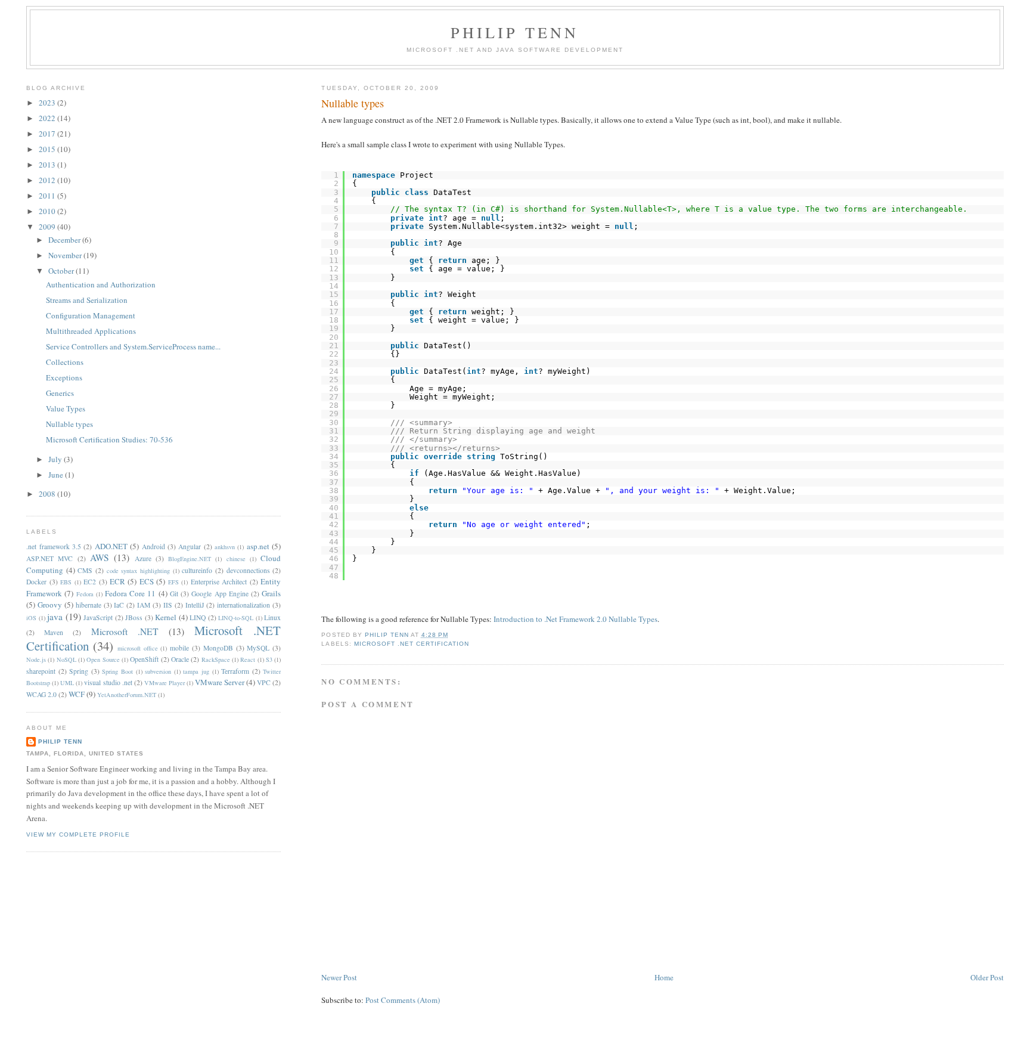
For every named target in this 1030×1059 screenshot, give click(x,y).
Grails (271, 593)
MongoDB (218, 647)
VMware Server (219, 682)
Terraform (235, 671)
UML (67, 683)
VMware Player (164, 683)
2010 (48, 211)
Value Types (65, 408)
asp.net (258, 546)
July (56, 459)
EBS (66, 582)
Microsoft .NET (125, 631)
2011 (48, 195)
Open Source (102, 659)
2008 (48, 493)
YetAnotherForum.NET (126, 694)
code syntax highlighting (138, 570)
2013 (48, 164)
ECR (117, 581)
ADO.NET (111, 546)
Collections (64, 362)
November (65, 255)
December (65, 239)
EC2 (89, 581)
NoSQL (66, 659)
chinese (236, 559)
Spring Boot (117, 671)
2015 (48, 149)
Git (174, 593)
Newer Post (339, 977)
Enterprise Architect (219, 581)
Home (664, 977)
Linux (272, 617)
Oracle (180, 659)
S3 (269, 659)
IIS (167, 604)
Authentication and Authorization (101, 284)
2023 (48, 102)
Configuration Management (90, 315)
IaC (119, 604)
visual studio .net (108, 682)
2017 (48, 133)
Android (153, 546)
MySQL (258, 647)
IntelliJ (194, 604)
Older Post (987, 977)
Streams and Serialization (87, 300)
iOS (31, 618)
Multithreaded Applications (91, 331)
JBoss (133, 617)
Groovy (50, 604)
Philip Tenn (515, 32)
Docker (36, 581)
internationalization (243, 604)
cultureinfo (197, 570)
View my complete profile (78, 834)
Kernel (165, 617)
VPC (264, 682)
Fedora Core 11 (130, 593)
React (247, 659)
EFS (173, 582)
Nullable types (69, 424)
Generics (60, 393)
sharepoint (40, 671)
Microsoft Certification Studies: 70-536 (109, 439)
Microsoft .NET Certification (411, 643)
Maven (53, 632)
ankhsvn (225, 547)
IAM (143, 604)
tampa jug (196, 671)
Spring (78, 671)
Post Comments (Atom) (402, 1000)
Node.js (36, 659)
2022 (48, 118)
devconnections (248, 570)
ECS (146, 581)
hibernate (88, 604)
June (56, 474)
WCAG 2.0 (41, 694)
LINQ (198, 617)
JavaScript (98, 617)
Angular (189, 546)
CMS (84, 570)
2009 (48, 226)
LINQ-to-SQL (235, 618)
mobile (179, 647)
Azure (143, 558)
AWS (99, 557)
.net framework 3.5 (53, 546)
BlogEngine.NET (189, 559)
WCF (77, 694)
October (62, 270)
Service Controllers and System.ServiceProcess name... (133, 346)
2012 (48, 180)
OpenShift (144, 659)
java (55, 617)
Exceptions (64, 377)
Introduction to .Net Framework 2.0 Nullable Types (575, 619)
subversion (158, 671)
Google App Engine (219, 593)
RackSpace (215, 659)
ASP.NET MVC (49, 558)
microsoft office (137, 648)
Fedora (85, 594)
